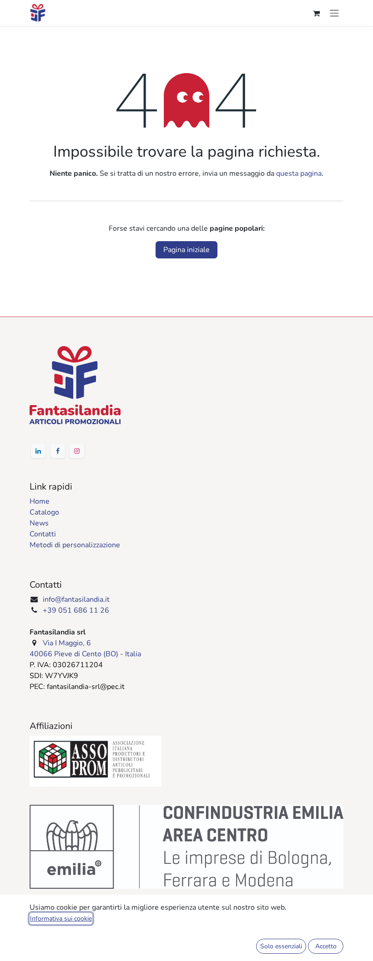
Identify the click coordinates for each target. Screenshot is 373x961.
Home (40, 501)
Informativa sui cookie (61, 918)
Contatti (43, 534)
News (39, 523)
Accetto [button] (326, 946)
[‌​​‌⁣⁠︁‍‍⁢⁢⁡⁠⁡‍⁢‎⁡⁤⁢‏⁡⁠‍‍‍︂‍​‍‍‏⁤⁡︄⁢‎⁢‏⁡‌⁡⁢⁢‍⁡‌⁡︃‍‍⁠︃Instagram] (77, 451)
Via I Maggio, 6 (67, 643)
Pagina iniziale (186, 250)
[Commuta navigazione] (334, 13)
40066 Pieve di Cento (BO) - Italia (85, 654)
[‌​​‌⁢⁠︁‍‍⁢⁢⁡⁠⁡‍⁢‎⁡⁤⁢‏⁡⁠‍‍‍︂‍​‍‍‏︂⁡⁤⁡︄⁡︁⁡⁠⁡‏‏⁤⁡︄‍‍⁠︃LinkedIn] (38, 451)
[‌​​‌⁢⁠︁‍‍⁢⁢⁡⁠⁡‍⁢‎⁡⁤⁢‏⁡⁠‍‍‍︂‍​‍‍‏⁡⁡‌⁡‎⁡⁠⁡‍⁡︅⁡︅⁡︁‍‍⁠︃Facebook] (57, 451)
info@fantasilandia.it (76, 599)
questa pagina (299, 173)
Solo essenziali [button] (281, 946)
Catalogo (44, 512)
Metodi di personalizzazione (75, 545)
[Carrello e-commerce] (316, 13)
